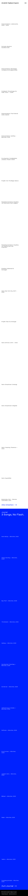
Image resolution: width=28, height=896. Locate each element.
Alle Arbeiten (8, 505)
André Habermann (10, 3)
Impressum (5, 894)
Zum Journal (8, 886)
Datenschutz (13, 894)
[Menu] (25, 3)
